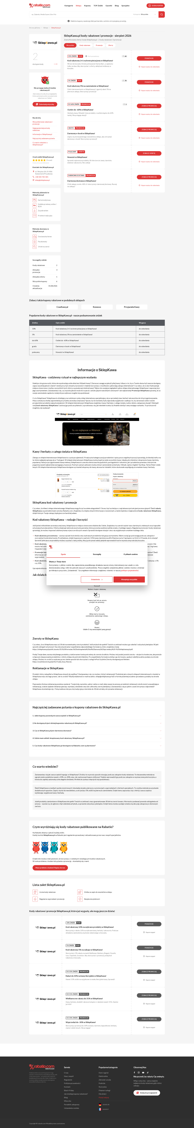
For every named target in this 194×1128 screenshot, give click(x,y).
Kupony (87, 5)
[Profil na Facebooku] (134, 1072)
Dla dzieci (102, 1094)
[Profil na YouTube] (143, 1073)
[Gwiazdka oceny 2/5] (36, 160)
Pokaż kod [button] (149, 58)
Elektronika (103, 1076)
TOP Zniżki (98, 5)
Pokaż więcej (104, 1097)
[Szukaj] (162, 14)
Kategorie (69, 5)
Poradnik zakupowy (71, 1104)
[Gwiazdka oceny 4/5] (42, 160)
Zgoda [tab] (63, 554)
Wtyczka (67, 1101)
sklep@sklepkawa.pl (42, 180)
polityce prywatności (129, 570)
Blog (117, 5)
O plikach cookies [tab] (131, 554)
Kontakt (67, 1087)
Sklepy (78, 5)
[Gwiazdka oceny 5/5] (44, 160)
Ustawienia (95, 579)
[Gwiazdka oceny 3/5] (39, 160)
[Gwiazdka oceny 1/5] (34, 160)
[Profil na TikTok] (147, 1073)
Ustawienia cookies (71, 1108)
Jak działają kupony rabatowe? (76, 1094)
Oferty (110, 45)
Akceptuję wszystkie (129, 579)
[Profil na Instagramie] (138, 1072)
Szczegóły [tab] (97, 554)
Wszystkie (70, 45)
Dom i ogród (103, 1073)
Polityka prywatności (72, 1083)
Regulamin (68, 1080)
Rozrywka (103, 1087)
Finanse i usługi (104, 1090)
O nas (66, 1073)
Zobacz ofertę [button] (149, 153)
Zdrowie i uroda (105, 1080)
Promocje (99, 45)
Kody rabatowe (85, 45)
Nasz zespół (69, 1076)
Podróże (102, 1083)
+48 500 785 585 (41, 177)
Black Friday (69, 1090)
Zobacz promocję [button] (149, 106)
